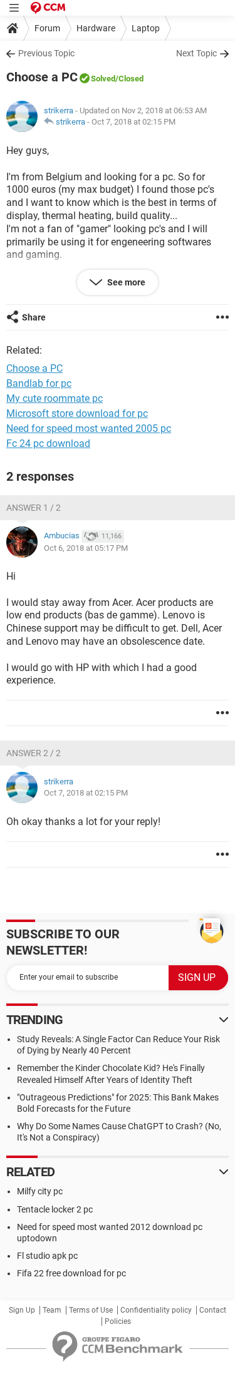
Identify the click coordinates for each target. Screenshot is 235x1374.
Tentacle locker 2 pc (55, 1209)
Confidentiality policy (156, 1310)
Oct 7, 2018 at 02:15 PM (133, 121)
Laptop (146, 28)
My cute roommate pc (54, 398)
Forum (47, 28)
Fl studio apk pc (47, 1256)
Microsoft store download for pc (77, 413)
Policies (118, 1321)
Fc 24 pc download (48, 443)
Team (52, 1310)
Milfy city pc (40, 1191)
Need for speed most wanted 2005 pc (88, 428)
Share (34, 317)
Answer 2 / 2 (33, 753)
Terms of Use (91, 1310)
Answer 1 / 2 (33, 508)
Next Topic (196, 53)
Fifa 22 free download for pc (71, 1273)
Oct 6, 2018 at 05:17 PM (86, 548)
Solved (103, 78)
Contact (212, 1310)
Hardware (95, 28)
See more (125, 282)
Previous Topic (46, 53)
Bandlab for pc (38, 383)
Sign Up (22, 1310)
